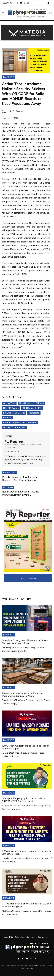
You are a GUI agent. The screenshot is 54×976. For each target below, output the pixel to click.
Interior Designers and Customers (19, 422)
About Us (8, 937)
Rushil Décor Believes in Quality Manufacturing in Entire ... (20, 493)
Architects (34, 412)
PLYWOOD (8, 687)
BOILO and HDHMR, (32, 408)
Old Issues (31, 937)
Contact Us (43, 937)
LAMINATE (8, 634)
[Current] (28, 539)
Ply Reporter (18, 111)
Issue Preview (28, 578)
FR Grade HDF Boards (14, 412)
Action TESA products (14, 427)
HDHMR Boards (11, 408)
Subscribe (19, 937)
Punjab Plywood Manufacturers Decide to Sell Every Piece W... (20, 478)
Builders (7, 417)
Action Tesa (9, 403)
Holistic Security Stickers (31, 403)
